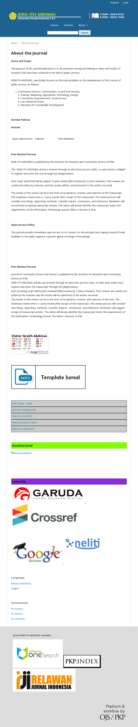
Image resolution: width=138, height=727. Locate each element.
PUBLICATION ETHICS (24, 422)
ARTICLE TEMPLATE (23, 429)
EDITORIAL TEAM (22, 403)
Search (84, 32)
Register (115, 2)
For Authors (17, 613)
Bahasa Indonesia (21, 583)
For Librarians (18, 618)
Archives (68, 25)
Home (14, 42)
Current (54, 25)
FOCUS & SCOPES (22, 416)
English (15, 588)
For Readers (17, 608)
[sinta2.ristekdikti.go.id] (44, 690)
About (82, 25)
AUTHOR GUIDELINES (24, 409)
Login (126, 2)
